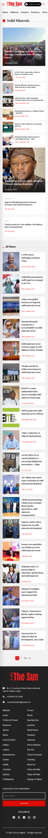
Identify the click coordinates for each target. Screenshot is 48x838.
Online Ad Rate (33, 769)
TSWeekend (8, 779)
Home (5, 12)
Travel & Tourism (34, 755)
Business (35, 12)
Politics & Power (10, 720)
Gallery (6, 745)
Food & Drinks (9, 740)
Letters (6, 750)
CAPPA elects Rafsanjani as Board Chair (30, 258)
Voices (30, 710)
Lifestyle (7, 769)
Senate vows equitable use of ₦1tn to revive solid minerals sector (31, 547)
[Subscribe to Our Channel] (24, 817)
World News (32, 730)
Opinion (6, 774)
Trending (31, 759)
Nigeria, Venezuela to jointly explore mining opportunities (31, 614)
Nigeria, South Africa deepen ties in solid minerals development (31, 525)
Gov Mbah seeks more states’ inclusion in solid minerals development (32, 481)
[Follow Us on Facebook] (14, 817)
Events (6, 759)
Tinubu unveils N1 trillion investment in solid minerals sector (31, 369)
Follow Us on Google (35, 4)
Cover (5, 715)
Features (31, 735)
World (29, 715)
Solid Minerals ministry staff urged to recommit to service (32, 280)
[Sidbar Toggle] (3, 4)
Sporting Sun (33, 720)
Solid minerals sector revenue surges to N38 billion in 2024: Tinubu (32, 347)
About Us (31, 764)
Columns (25, 12)
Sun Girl (30, 750)
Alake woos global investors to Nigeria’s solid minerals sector (31, 302)
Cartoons (31, 740)
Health (5, 764)
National (14, 12)
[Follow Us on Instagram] (34, 817)
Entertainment (9, 755)
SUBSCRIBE (24, 803)
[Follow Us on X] (19, 817)
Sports (6, 730)
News (7, 221)
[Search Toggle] (44, 3)
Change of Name (34, 779)
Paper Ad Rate (33, 774)
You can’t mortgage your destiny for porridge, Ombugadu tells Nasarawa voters (23, 54)
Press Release (34, 745)
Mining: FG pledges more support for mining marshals (30, 592)
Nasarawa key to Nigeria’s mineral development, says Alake (32, 637)
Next (26, 658)
